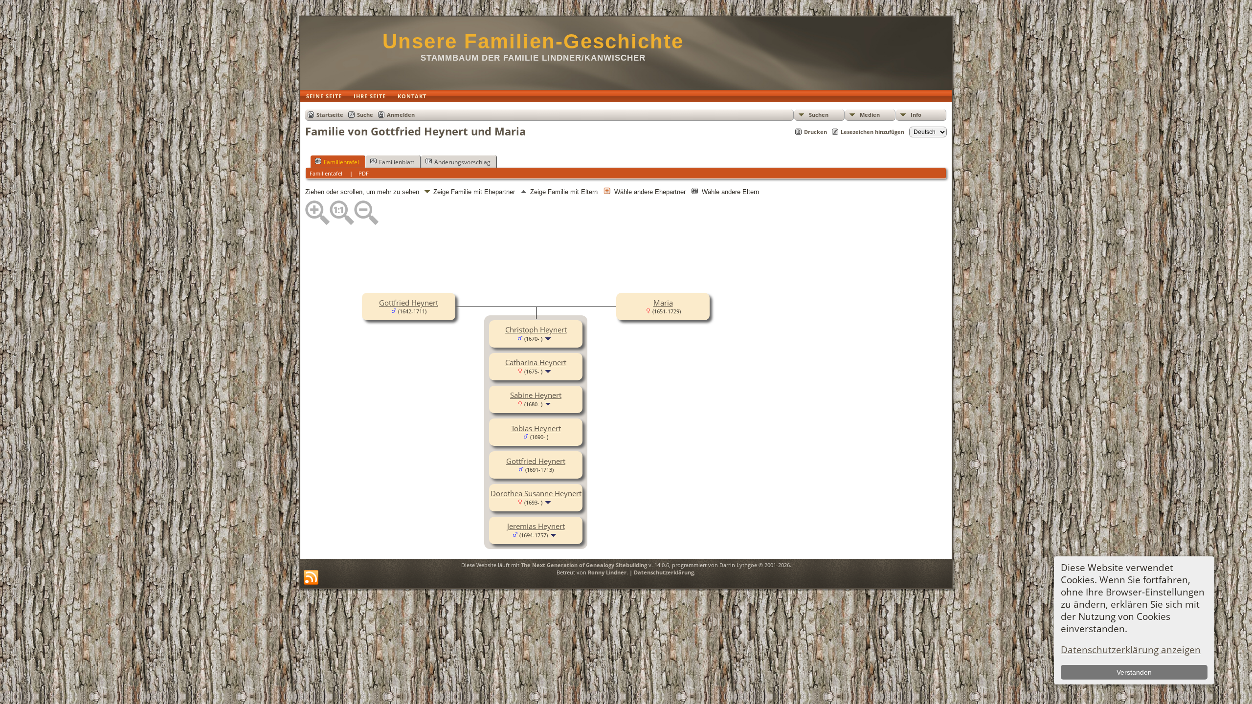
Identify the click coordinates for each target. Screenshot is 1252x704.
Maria (663, 303)
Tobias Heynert (536, 428)
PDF (363, 173)
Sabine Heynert (535, 395)
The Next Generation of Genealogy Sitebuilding (584, 565)
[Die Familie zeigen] (549, 338)
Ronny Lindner (607, 572)
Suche (365, 114)
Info (916, 114)
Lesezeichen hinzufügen (872, 131)
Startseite (329, 114)
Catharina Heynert (535, 362)
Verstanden (1134, 672)
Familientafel (341, 162)
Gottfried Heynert (408, 303)
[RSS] (311, 578)
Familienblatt (396, 162)
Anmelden (401, 114)
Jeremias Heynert (536, 526)
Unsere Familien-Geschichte (533, 41)
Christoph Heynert (536, 329)
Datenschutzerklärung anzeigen (1131, 649)
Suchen (818, 114)
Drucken (815, 131)
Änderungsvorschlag (462, 162)
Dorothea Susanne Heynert (536, 493)
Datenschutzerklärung (664, 572)
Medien (870, 114)
